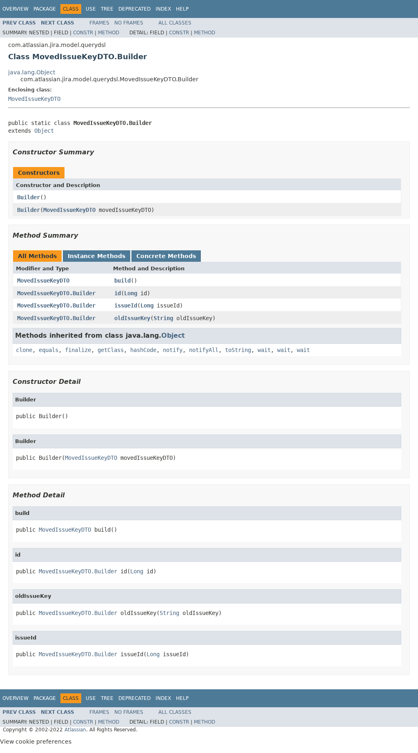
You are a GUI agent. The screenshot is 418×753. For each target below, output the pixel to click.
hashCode (143, 350)
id (117, 293)
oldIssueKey (132, 318)
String (163, 318)
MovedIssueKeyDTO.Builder (56, 293)
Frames (99, 23)
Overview (15, 9)
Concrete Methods (166, 256)
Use (91, 9)
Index (163, 9)
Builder (28, 197)
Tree (107, 9)
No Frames (128, 23)
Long (130, 293)
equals (48, 350)
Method (108, 33)
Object (44, 130)
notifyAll (203, 350)
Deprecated (134, 9)
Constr (83, 33)
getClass (111, 350)
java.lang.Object (31, 72)
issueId (125, 305)
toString (238, 350)
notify (172, 350)
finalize (78, 350)
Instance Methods (96, 256)
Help (182, 9)
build (122, 280)
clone (24, 350)
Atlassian (75, 730)
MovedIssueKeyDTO (34, 99)
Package (44, 9)
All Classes (174, 23)
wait (264, 350)
